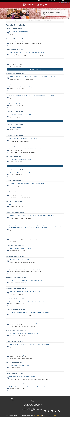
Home (8, 22)
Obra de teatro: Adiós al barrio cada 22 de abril (20, 63)
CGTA (35, 415)
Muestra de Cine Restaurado (16, 41)
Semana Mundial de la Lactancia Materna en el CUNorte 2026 (24, 270)
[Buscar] (57, 20)
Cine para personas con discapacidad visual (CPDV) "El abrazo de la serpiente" (28, 149)
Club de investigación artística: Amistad (19, 259)
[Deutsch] (68, 2)
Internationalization (46, 20)
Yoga (10, 204)
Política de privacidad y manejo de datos (50, 415)
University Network (30, 20)
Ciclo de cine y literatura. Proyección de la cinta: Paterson (23, 333)
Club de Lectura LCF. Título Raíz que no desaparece (22, 87)
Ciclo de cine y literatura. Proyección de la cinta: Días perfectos (24, 355)
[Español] (60, 2)
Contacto (12, 404)
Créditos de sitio (39, 415)
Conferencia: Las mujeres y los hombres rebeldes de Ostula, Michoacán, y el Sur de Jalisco (31, 215)
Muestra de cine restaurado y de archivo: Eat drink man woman (25, 291)
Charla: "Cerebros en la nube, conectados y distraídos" (22, 376)
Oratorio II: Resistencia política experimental (20, 248)
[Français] (65, 2)
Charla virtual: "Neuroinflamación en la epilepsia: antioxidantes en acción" (27, 386)
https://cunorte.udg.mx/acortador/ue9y (8, 231)
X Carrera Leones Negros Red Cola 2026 (19, 365)
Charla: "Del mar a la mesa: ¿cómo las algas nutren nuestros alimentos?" (27, 52)
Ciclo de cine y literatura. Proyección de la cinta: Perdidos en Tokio (25, 280)
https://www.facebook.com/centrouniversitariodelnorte (8, 99)
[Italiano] (63, 2)
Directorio (12, 400)
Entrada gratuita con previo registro (35, 69)
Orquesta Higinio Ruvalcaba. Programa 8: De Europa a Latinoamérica (26, 183)
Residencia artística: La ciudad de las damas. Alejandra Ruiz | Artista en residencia (29, 194)
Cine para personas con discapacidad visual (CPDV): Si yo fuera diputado (27, 323)
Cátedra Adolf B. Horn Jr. (15, 127)
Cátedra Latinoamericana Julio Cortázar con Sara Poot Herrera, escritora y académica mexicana (33, 76)
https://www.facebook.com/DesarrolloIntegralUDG (8, 242)
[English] (61, 2)
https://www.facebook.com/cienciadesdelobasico (8, 348)
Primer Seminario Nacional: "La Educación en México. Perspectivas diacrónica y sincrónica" (32, 95)
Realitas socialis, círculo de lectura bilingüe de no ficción (23, 138)
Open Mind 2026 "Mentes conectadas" (18, 31)
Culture (38, 20)
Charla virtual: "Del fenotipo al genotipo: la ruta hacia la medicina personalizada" (29, 344)
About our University (19, 20)
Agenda (12, 402)
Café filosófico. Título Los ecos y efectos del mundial (22, 172)
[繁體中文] (66, 2)
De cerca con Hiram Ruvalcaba (16, 103)
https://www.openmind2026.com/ (8, 35)
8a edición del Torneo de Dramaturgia (18, 238)
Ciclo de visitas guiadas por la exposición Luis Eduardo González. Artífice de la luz (29, 301)
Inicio (12, 398)
